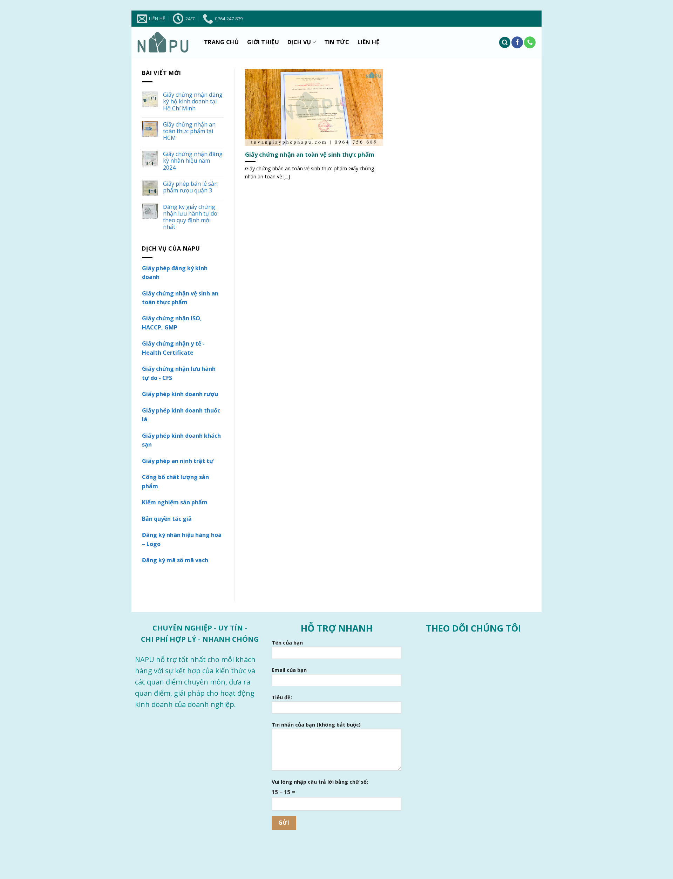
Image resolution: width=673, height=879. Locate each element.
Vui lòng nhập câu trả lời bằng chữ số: (320, 781)
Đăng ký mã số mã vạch (175, 560)
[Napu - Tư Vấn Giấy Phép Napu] (163, 42)
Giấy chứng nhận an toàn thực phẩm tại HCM (189, 131)
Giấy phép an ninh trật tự (177, 461)
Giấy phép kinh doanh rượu (180, 394)
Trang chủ (221, 42)
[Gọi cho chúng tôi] (530, 42)
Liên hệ (368, 42)
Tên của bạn (287, 642)
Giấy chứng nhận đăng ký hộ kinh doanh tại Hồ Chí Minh (193, 101)
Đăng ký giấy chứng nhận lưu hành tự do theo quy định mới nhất (190, 217)
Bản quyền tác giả (167, 519)
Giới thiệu (263, 42)
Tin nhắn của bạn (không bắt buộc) (316, 724)
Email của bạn (289, 670)
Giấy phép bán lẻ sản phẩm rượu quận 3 (190, 187)
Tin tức (336, 42)
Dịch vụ (299, 42)
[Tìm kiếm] (504, 42)
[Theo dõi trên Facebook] (517, 42)
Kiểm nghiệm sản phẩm (175, 502)
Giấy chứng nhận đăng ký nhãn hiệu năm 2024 (193, 161)
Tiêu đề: (282, 697)
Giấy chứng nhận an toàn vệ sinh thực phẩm (309, 154)
